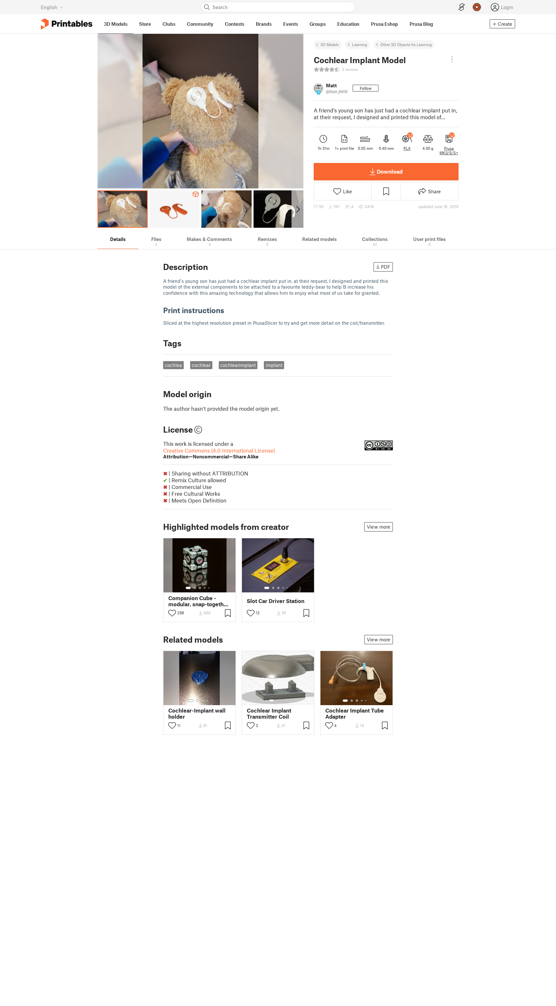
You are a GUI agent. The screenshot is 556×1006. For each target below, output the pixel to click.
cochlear (201, 365)
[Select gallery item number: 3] (200, 588)
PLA (407, 148)
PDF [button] (385, 267)
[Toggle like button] (172, 613)
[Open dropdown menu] (452, 59)
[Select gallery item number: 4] (205, 588)
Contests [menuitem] (234, 24)
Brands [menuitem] (264, 24)
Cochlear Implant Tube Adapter (354, 713)
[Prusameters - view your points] (477, 7)
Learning (359, 44)
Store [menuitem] (145, 24)
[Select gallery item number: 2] (194, 588)
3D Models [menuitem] (115, 24)
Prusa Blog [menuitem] (421, 24)
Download (390, 171)
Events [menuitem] (290, 24)
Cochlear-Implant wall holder (197, 713)
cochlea (173, 365)
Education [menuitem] (348, 24)
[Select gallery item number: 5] (209, 588)
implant (274, 365)
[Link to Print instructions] (229, 310)
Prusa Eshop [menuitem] (384, 24)
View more (378, 527)
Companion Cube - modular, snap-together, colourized (199, 601)
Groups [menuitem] (318, 24)
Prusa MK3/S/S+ (449, 150)
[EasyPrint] (462, 7)
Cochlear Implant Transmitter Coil (269, 713)
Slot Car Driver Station (275, 601)
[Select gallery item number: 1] (188, 588)
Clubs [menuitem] (168, 24)
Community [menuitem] (200, 24)
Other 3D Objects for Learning (406, 44)
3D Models (329, 44)
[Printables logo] (66, 24)
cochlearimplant (238, 365)
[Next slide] (297, 209)
